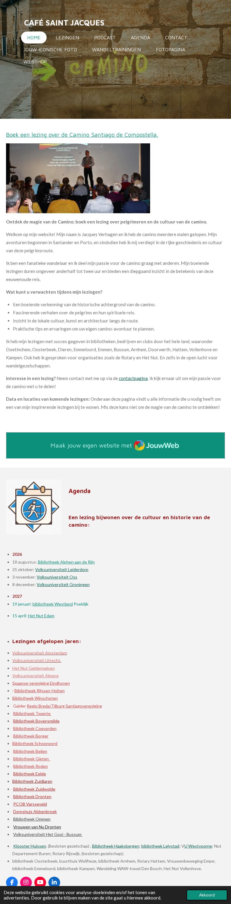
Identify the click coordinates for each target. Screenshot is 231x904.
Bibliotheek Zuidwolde (34, 789)
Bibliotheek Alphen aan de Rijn (66, 561)
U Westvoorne (198, 846)
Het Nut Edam (41, 615)
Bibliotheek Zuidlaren (32, 781)
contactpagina (133, 378)
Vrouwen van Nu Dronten (37, 826)
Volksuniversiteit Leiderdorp (61, 569)
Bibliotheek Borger (30, 735)
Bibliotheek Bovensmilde (36, 720)
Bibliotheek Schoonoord (34, 743)
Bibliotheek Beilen (30, 751)
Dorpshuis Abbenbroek (35, 811)
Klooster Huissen (29, 846)
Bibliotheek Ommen (32, 819)
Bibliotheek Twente (32, 713)
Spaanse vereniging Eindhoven (41, 683)
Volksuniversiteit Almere (35, 675)
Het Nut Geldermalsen (33, 668)
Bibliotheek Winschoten (35, 698)
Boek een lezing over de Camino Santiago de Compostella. (82, 134)
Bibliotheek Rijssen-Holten (39, 690)
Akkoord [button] (207, 895)
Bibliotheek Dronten (32, 796)
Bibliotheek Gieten (32, 758)
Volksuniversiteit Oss (57, 576)
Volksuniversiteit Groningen (63, 584)
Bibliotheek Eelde (29, 773)
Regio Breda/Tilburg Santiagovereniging (64, 705)
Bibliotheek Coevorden (35, 728)
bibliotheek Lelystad (160, 846)
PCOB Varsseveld (30, 804)
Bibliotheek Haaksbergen (115, 846)
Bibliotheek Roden (30, 766)
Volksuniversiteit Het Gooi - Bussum (47, 834)
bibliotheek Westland (52, 603)
